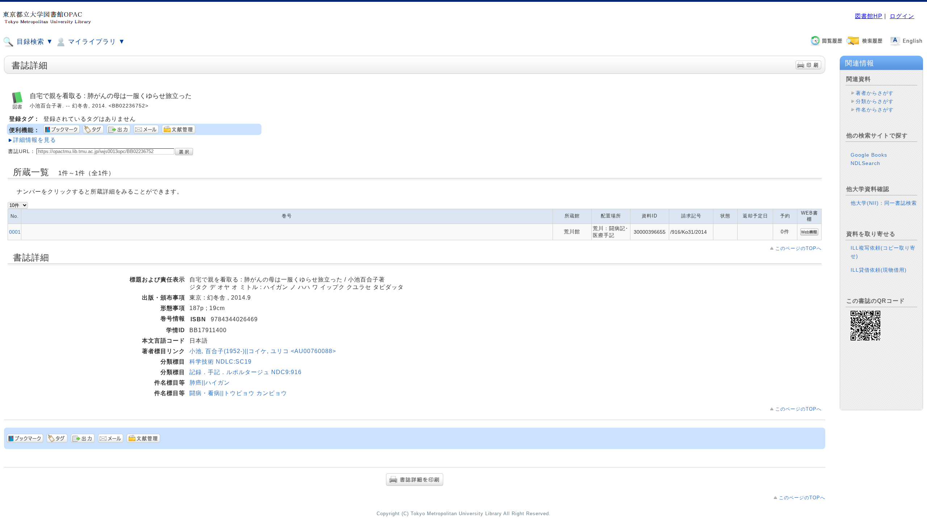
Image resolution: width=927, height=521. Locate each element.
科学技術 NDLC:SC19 (220, 362)
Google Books (869, 155)
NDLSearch (865, 163)
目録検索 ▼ (33, 41)
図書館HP (868, 16)
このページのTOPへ (798, 248)
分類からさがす (875, 101)
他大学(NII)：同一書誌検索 (884, 203)
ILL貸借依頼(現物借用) (879, 270)
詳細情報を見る (34, 140)
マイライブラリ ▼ (95, 41)
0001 (15, 232)
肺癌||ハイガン (209, 383)
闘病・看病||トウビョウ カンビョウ (238, 393)
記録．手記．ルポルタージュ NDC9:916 (245, 372)
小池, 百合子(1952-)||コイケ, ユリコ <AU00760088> (262, 351)
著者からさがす (875, 93)
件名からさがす (875, 110)
